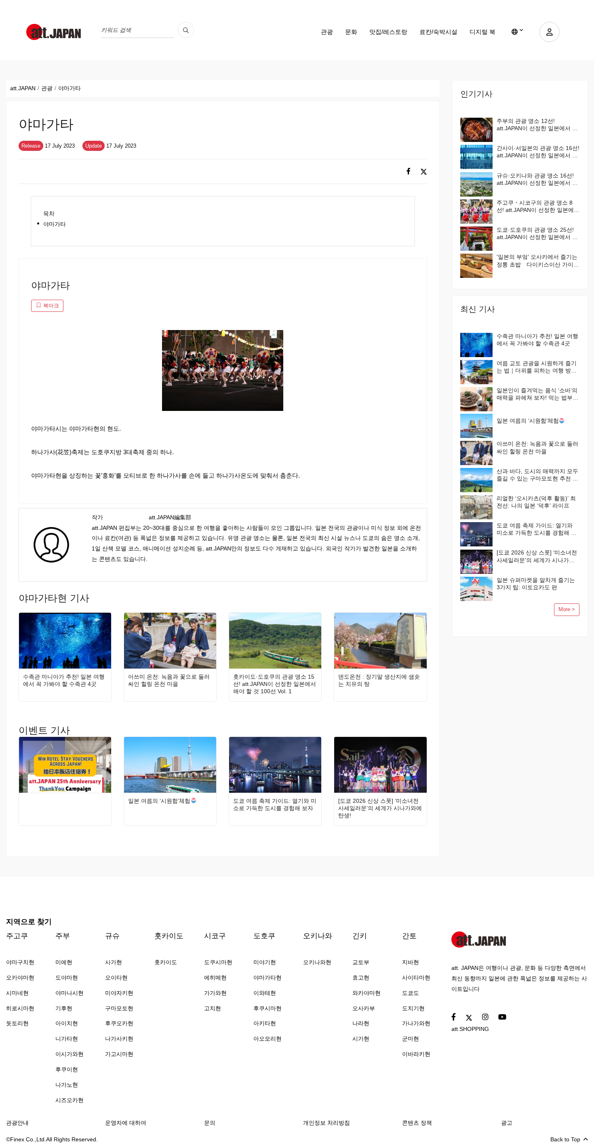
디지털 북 (482, 31)
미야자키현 (119, 993)
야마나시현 (69, 993)
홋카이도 (168, 936)
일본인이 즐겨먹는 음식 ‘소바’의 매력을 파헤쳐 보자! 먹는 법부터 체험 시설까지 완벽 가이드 (537, 394)
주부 (62, 936)
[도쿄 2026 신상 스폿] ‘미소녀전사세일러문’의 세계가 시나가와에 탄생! (380, 808)
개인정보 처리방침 (326, 1122)
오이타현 (116, 977)
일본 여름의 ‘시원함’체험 (159, 801)
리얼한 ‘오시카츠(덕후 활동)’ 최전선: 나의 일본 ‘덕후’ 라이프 (536, 502)
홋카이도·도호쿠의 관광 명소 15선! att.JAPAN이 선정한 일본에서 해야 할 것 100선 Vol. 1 (274, 683)
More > (566, 609)
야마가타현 (267, 977)
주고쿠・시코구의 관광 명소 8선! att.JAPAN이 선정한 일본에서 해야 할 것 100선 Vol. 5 (538, 206)
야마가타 (54, 224)
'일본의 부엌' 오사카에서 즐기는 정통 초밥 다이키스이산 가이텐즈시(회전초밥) (538, 261)
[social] (409, 171)
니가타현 (66, 1038)
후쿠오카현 (119, 1023)
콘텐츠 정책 (417, 1122)
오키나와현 (317, 962)
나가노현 (66, 1084)
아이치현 (66, 1023)
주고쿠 (17, 936)
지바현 (410, 962)
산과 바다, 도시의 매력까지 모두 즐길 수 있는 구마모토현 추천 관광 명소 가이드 (537, 475)
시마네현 (17, 993)
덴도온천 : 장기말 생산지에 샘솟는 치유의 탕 (379, 680)
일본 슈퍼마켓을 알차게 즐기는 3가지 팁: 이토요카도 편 (536, 583)
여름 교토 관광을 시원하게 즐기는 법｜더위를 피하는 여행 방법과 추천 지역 (537, 367)
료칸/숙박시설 (438, 31)
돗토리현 (17, 1023)
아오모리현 (267, 1038)
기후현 (63, 1008)
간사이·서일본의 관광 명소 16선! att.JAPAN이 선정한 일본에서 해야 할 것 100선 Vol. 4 (538, 152)
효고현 (360, 977)
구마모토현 (119, 1008)
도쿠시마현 (218, 962)
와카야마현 (366, 993)
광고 (506, 1122)
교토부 (360, 962)
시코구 (215, 936)
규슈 (112, 936)
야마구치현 (20, 962)
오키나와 (317, 936)
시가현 (360, 1038)
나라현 (360, 1023)
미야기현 (264, 962)
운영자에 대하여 (125, 1122)
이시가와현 (69, 1054)
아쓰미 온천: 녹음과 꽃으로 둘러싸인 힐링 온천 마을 (169, 680)
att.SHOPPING (470, 1029)
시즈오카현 (69, 1100)
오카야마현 (20, 977)
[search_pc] (186, 30)
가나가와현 (416, 1023)
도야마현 (66, 977)
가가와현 (215, 993)
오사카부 (363, 1008)
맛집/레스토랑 (388, 31)
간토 (409, 936)
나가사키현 (119, 1038)
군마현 (410, 1038)
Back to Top (565, 1139)
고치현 (212, 1008)
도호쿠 (264, 936)
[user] (549, 32)
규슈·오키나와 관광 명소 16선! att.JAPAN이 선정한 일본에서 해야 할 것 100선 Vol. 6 (537, 179)
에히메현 (215, 977)
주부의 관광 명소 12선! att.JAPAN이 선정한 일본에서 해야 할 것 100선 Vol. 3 (537, 125)
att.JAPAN (23, 88)
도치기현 (413, 1008)
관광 (327, 31)
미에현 (63, 962)
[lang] (517, 32)
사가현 (113, 962)
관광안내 (17, 1122)
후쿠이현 (66, 1069)
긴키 (359, 936)
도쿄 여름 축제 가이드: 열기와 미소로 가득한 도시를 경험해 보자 (274, 804)
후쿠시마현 (267, 1008)
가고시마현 (119, 1054)
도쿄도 (410, 993)
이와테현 (264, 993)
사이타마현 (416, 977)
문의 (209, 1122)
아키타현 (264, 1023)
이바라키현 (416, 1054)
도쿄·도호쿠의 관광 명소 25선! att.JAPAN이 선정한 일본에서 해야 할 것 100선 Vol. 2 (537, 233)
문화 (351, 31)
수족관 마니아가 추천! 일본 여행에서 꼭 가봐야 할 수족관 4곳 (64, 680)
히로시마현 (20, 1008)
